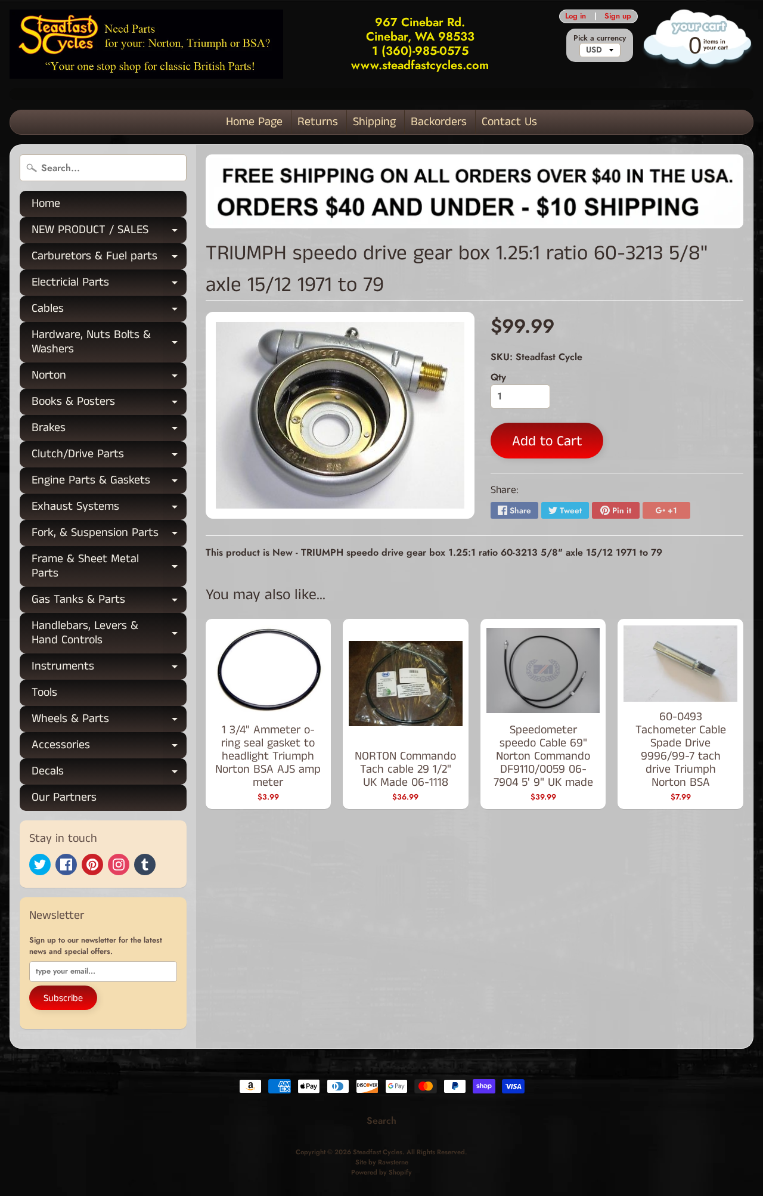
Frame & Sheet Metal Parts (109, 567)
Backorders (439, 122)
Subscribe (63, 998)
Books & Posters (109, 404)
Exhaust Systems (109, 509)
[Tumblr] (145, 864)
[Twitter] (40, 864)
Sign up (617, 16)
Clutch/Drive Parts (109, 456)
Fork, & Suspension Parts (109, 535)
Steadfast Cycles (377, 1152)
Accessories (109, 747)
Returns (317, 122)
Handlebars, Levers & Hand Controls (109, 633)
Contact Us (509, 122)
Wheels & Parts (109, 721)
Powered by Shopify (381, 1172)
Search (381, 1120)
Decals (109, 774)
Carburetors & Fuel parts (109, 258)
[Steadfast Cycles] (146, 44)
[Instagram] (118, 864)
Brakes (109, 430)
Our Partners (64, 797)
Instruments (109, 669)
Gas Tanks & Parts (109, 602)
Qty (498, 377)
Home (46, 203)
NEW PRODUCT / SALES (109, 232)
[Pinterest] (92, 864)
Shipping (374, 122)
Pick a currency (599, 37)
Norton (109, 378)
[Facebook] (66, 864)
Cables (109, 311)
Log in (575, 16)
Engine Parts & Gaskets (109, 483)
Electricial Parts (109, 285)
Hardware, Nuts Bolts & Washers (109, 343)
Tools (44, 692)
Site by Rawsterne (381, 1162)
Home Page (254, 122)
